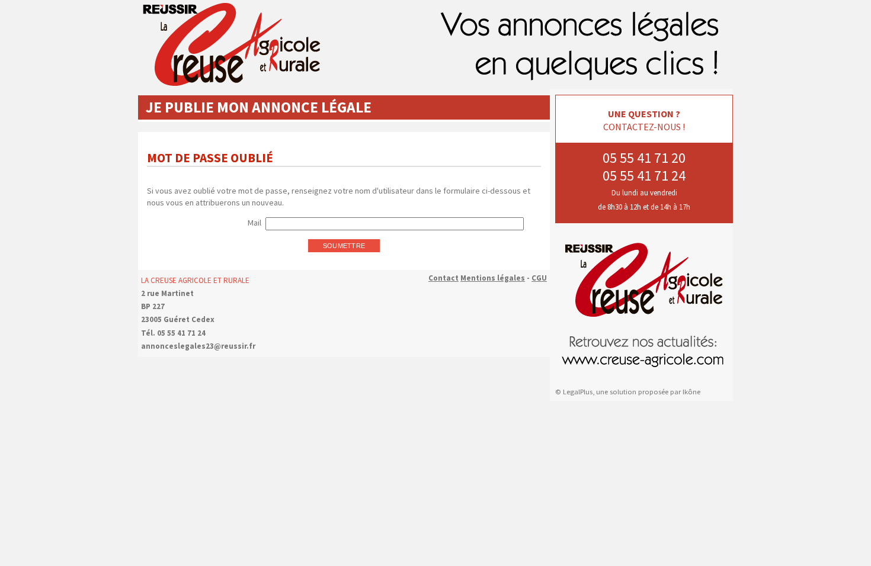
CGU (539, 278)
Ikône (691, 391)
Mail (254, 222)
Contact (443, 278)
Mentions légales (492, 278)
